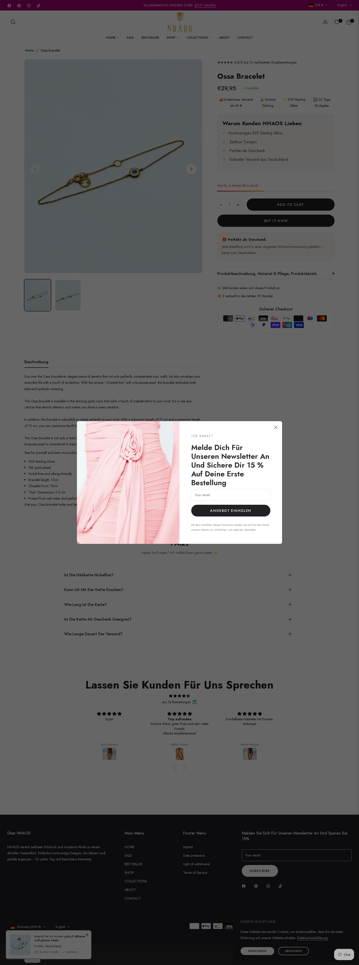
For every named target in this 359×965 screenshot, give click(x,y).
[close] (275, 427)
